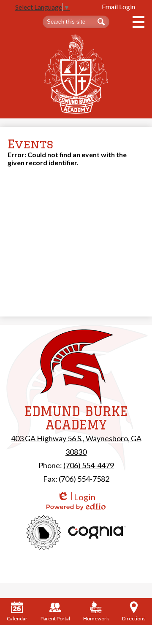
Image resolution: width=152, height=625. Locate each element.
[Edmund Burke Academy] (76, 74)
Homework (96, 618)
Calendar (17, 618)
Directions (134, 618)
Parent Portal (55, 618)
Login (76, 497)
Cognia (97, 532)
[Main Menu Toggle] (138, 22)
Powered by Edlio (76, 506)
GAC (43, 532)
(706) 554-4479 (88, 465)
